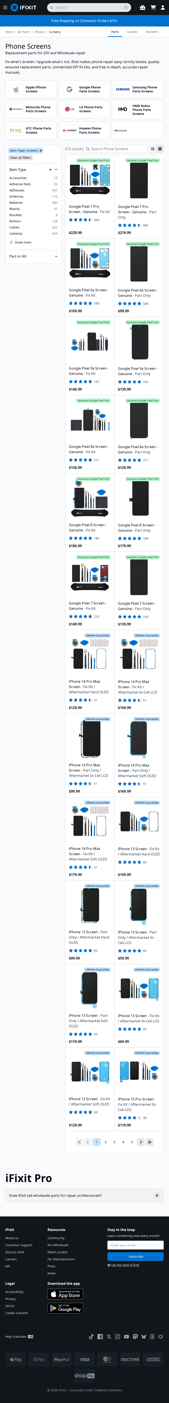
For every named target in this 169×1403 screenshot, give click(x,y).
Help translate (15, 1336)
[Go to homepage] (25, 7)
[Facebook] (100, 1336)
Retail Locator (58, 1252)
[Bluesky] (143, 1336)
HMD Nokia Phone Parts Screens (141, 110)
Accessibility (14, 1292)
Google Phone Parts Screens (90, 89)
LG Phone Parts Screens (91, 109)
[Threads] (152, 1336)
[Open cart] (153, 7)
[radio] (152, 149)
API (7, 1266)
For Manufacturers (61, 1259)
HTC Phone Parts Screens (38, 130)
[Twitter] (109, 1336)
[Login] (162, 7)
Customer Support (18, 1245)
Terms (9, 1306)
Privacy (10, 1299)
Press (51, 1266)
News (52, 1273)
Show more (23, 242)
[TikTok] (91, 1336)
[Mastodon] (135, 1336)
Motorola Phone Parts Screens (38, 109)
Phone (39, 32)
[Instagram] (117, 1336)
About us (11, 1238)
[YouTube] (126, 1336)
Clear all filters (20, 157)
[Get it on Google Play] (65, 1308)
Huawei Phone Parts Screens (90, 130)
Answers (152, 32)
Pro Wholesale (58, 1245)
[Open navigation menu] (5, 7)
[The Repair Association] (161, 1336)
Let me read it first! (125, 1265)
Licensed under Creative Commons (96, 1390)
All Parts (24, 32)
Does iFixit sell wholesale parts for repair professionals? (55, 1195)
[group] (156, 149)
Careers (11, 1259)
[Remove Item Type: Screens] (40, 150)
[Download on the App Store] (65, 1294)
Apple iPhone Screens (36, 89)
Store (9, 32)
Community (56, 1238)
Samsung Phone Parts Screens (144, 89)
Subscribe (135, 1256)
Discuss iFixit (14, 1252)
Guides (132, 32)
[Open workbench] (142, 7)
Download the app (64, 1283)
